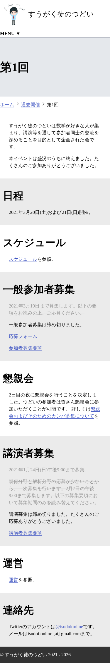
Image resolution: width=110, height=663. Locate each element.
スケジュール (23, 259)
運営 (13, 579)
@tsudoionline (69, 626)
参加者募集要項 (25, 348)
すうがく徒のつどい (61, 14)
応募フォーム (23, 336)
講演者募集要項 (25, 532)
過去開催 (30, 104)
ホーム (7, 104)
